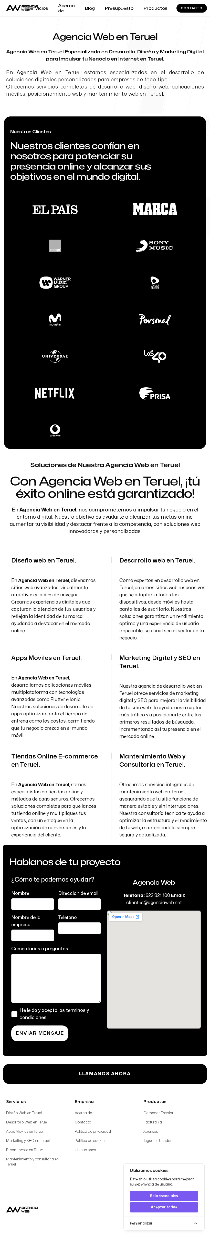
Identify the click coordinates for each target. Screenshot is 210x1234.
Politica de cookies (90, 1140)
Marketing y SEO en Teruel (28, 1140)
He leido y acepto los (54, 1014)
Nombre (20, 893)
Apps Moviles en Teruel (25, 1131)
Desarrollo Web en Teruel (27, 1122)
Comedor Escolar (158, 1113)
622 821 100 (158, 895)
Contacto (192, 8)
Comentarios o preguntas (39, 949)
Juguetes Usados (157, 1140)
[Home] (22, 1209)
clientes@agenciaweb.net (154, 903)
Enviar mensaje (40, 1033)
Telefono (67, 917)
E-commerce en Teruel (25, 1150)
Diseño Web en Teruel (24, 1113)
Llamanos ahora (105, 1074)
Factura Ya (152, 1122)
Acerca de (83, 1113)
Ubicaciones (85, 1150)
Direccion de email (78, 893)
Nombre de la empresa (25, 921)
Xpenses (150, 1131)
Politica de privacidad (93, 1131)
